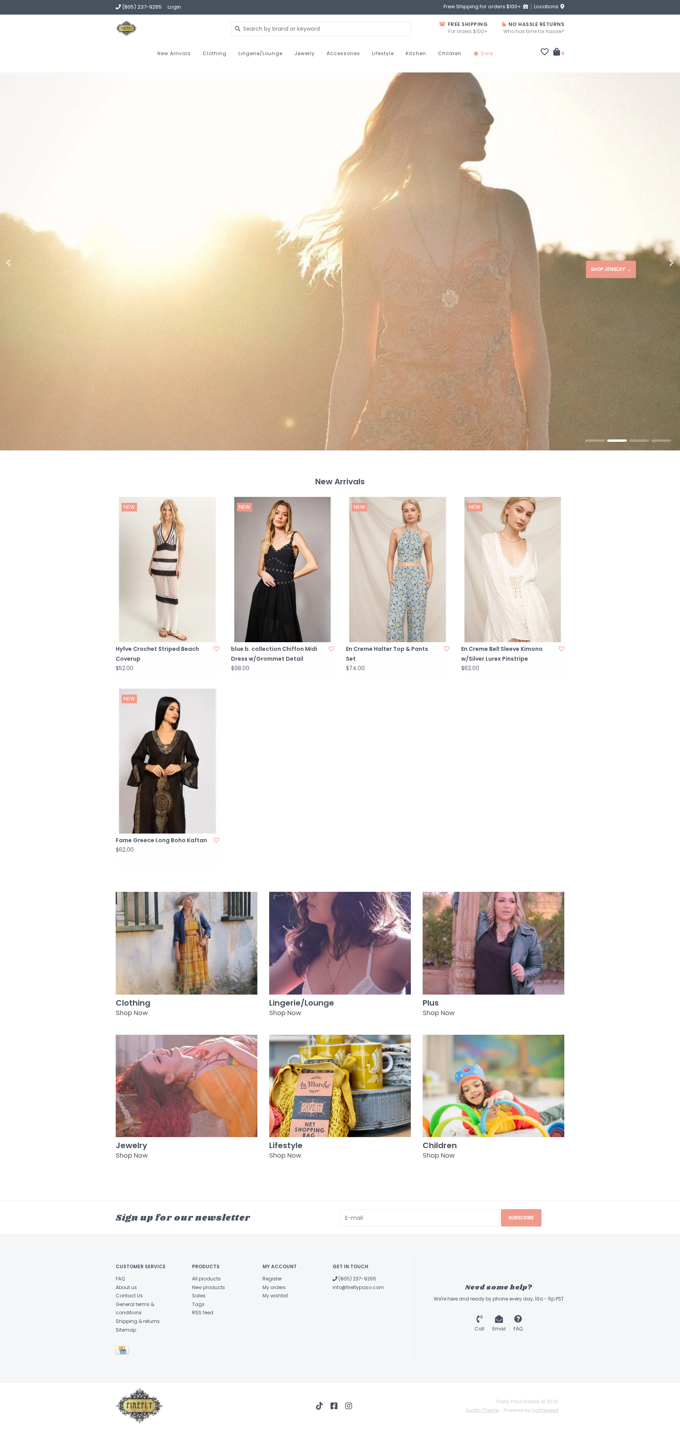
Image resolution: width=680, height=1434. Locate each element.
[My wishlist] (545, 53)
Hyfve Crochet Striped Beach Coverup (157, 654)
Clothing (215, 53)
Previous (25, 263)
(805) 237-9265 (356, 1278)
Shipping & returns (138, 1321)
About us (126, 1287)
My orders (274, 1287)
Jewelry (304, 53)
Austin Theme (482, 1410)
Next (654, 263)
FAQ (120, 1278)
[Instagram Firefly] (348, 1406)
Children (450, 53)
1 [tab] (595, 440)
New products (208, 1287)
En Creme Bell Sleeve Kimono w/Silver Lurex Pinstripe (502, 654)
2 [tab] (617, 440)
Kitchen (416, 53)
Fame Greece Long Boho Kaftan (161, 840)
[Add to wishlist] (216, 649)
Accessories (343, 53)
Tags (198, 1304)
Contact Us (129, 1295)
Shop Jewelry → (611, 269)
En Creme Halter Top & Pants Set (387, 654)
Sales (198, 1295)
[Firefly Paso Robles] (167, 28)
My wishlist (275, 1295)
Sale (486, 53)
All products (206, 1278)
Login (174, 7)
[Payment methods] (124, 1351)
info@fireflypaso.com (358, 1287)
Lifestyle (383, 53)
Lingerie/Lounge (260, 53)
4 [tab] (661, 440)
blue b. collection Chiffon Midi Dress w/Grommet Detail (274, 654)
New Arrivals (174, 53)
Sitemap (126, 1330)
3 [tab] (639, 440)
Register (272, 1278)
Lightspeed (545, 1410)
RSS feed (202, 1312)
